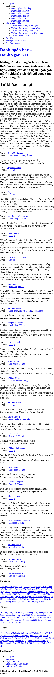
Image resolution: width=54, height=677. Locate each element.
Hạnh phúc (13, 325)
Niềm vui (13, 286)
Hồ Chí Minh (21, 636)
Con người (13, 364)
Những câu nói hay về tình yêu (24, 26)
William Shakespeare (17, 448)
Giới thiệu (10, 659)
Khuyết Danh (30, 638)
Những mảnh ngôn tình (16, 40)
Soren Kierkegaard (16, 153)
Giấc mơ (19, 612)
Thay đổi (45, 617)
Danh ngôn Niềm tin (20, 16)
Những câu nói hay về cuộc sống (25, 28)
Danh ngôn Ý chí (18, 18)
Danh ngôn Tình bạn (20, 13)
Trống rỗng (38, 311)
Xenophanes (13, 233)
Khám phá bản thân (17, 419)
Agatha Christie (14, 167)
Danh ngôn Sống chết (38, 592)
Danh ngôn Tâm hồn (20, 21)
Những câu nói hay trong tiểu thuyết (27, 33)
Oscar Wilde (13, 467)
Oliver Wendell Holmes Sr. (19, 520)
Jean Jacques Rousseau (18, 216)
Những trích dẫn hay (20, 35)
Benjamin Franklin (25, 633)
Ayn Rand (11, 284)
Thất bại (20, 620)
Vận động (20, 576)
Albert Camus (13, 496)
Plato (10, 192)
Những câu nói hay (14, 23)
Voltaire (38, 643)
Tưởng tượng (22, 380)
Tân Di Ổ (26, 643)
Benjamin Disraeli (15, 323)
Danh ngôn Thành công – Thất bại (34, 594)
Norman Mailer (14, 308)
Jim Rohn (36, 636)
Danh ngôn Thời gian (11, 597)
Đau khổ (16, 622)
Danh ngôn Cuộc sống (21, 8)
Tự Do (42, 620)
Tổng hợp (37, 602)
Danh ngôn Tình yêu (20, 11)
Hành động (13, 218)
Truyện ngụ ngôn (13, 43)
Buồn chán (13, 311)
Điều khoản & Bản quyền (17, 664)
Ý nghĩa (30, 156)
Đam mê (12, 484)
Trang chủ (10, 3)
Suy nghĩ (12, 436)
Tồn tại (22, 156)
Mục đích (13, 523)
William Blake (14, 378)
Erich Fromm (13, 361)
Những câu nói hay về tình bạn (24, 31)
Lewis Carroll (14, 342)
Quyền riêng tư (12, 661)
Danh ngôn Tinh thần (33, 597)
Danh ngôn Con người (11, 587)
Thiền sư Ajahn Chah (17, 257)
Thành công (7, 620)
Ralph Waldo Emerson (38, 641)
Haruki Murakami (15, 573)
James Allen (13, 433)
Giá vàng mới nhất (14, 666)
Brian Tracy (42, 633)
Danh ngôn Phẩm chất (16, 592)
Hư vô (22, 311)
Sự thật (34, 617)
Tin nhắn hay (11, 38)
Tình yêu (32, 620)
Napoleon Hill (19, 641)
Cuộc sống (13, 156)
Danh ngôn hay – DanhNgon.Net (16, 52)
